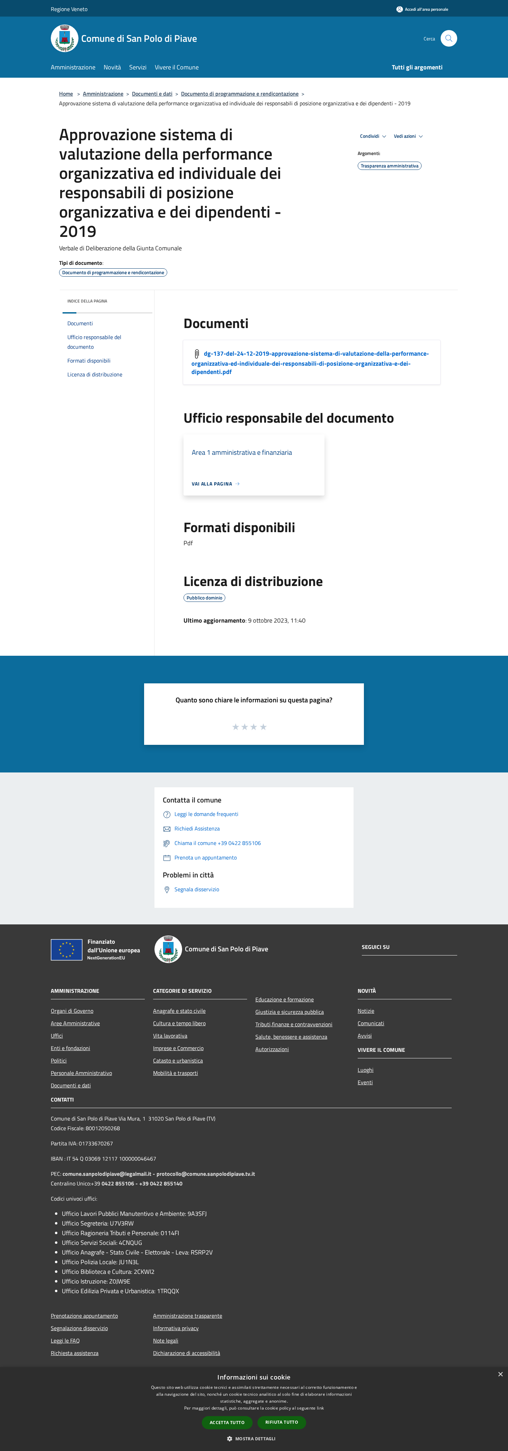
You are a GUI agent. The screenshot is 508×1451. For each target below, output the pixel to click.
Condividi (370, 136)
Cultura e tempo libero (179, 1023)
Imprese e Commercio (178, 1048)
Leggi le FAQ (65, 1340)
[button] (253, 1438)
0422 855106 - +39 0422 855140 (142, 1183)
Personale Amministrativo (81, 1073)
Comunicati (371, 1023)
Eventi (365, 1082)
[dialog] (254, 1409)
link (320, 1408)
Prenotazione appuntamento (84, 1315)
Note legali (165, 1340)
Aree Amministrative (75, 1023)
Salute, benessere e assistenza (291, 1036)
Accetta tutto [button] (227, 1422)
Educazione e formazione (284, 999)
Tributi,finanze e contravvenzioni (293, 1024)
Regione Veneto (69, 9)
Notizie (366, 1011)
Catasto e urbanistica (178, 1060)
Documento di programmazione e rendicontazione (240, 93)
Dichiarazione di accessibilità (186, 1353)
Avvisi (365, 1035)
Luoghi (366, 1070)
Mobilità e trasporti (175, 1073)
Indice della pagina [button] (87, 301)
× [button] (500, 1374)
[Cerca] (449, 38)
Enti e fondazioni (70, 1048)
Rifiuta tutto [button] (281, 1422)
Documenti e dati (152, 93)
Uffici (57, 1035)
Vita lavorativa (170, 1035)
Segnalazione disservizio (79, 1328)
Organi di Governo (72, 1011)
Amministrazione (103, 93)
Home (66, 93)
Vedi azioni (405, 136)
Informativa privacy (176, 1328)
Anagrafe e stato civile (179, 1011)
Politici (59, 1060)
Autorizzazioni (272, 1049)
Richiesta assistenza (74, 1353)
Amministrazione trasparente (187, 1315)
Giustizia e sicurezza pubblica (289, 1012)
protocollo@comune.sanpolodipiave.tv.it (206, 1174)
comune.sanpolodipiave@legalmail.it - (110, 1174)
